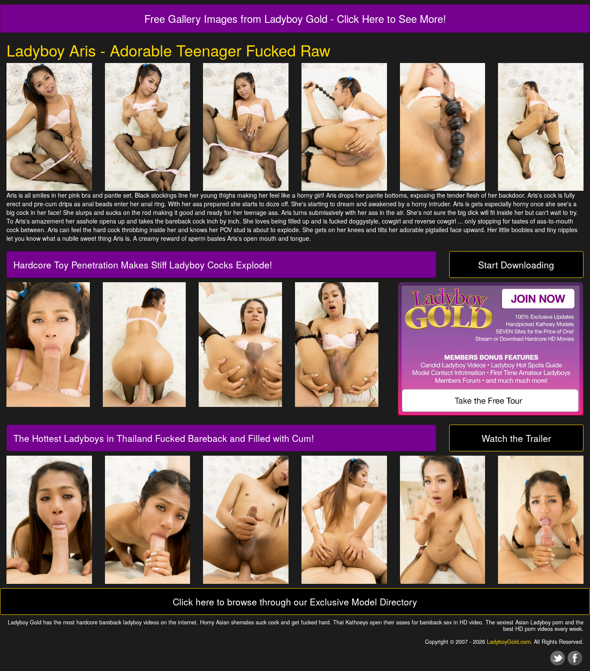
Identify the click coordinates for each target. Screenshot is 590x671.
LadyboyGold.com (508, 642)
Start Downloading (516, 264)
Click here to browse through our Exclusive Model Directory (295, 601)
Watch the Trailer (516, 438)
